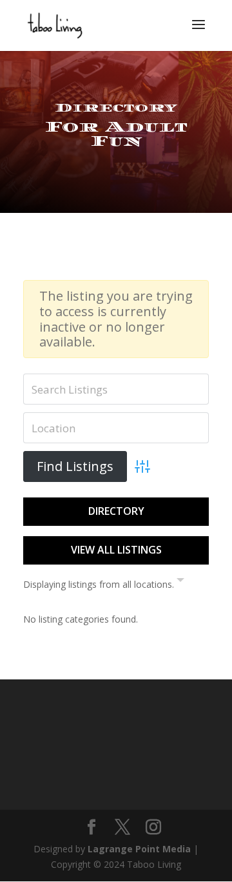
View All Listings (116, 550)
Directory (116, 511)
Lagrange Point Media (139, 849)
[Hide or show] (180, 582)
